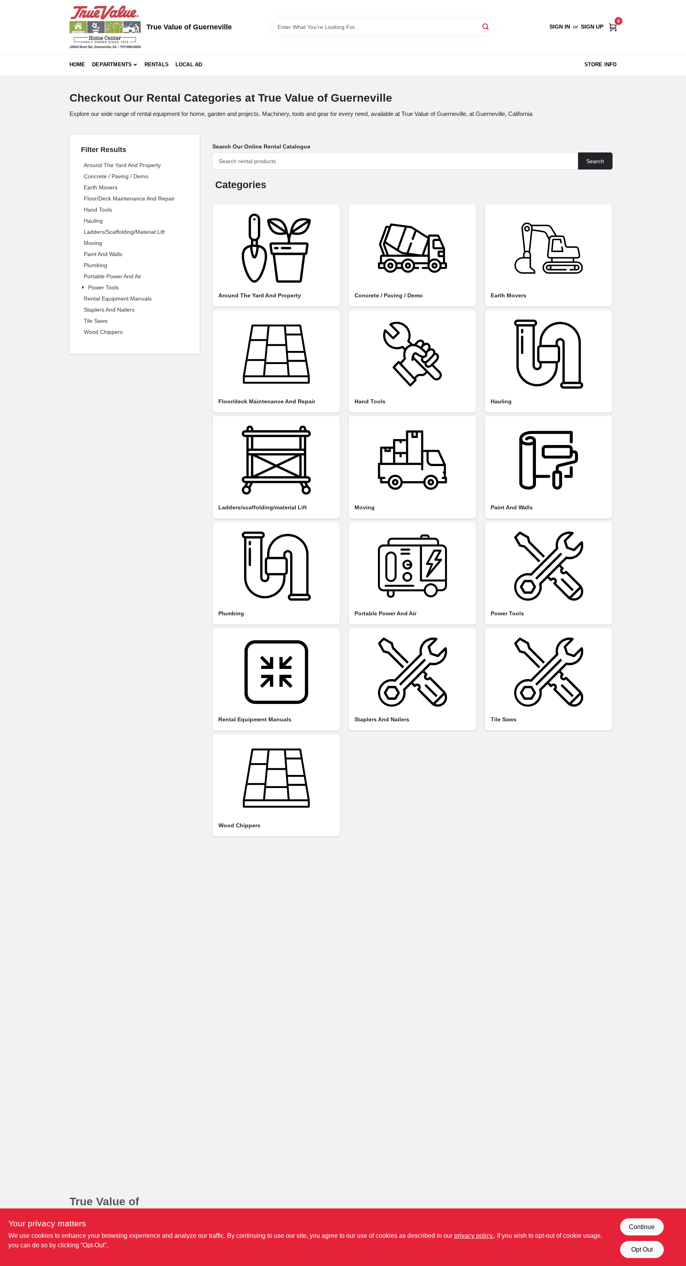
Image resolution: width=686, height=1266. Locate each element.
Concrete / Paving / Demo (116, 176)
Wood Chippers (103, 332)
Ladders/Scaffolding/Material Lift (124, 232)
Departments (112, 64)
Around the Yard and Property (122, 165)
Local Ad (188, 64)
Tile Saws (96, 321)
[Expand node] (83, 287)
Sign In (559, 26)
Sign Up (592, 26)
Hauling (93, 221)
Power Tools (103, 287)
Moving (93, 243)
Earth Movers (101, 187)
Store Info (600, 64)
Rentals (157, 64)
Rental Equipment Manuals (118, 298)
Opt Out (642, 1249)
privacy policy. (474, 1235)
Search (595, 161)
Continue (642, 1227)
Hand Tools (98, 209)
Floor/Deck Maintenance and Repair (129, 198)
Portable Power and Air (112, 276)
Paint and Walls (103, 254)
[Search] (486, 26)
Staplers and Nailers (109, 309)
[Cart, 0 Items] (613, 27)
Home (77, 64)
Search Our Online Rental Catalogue (261, 146)
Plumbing (95, 265)
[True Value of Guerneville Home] (105, 27)
